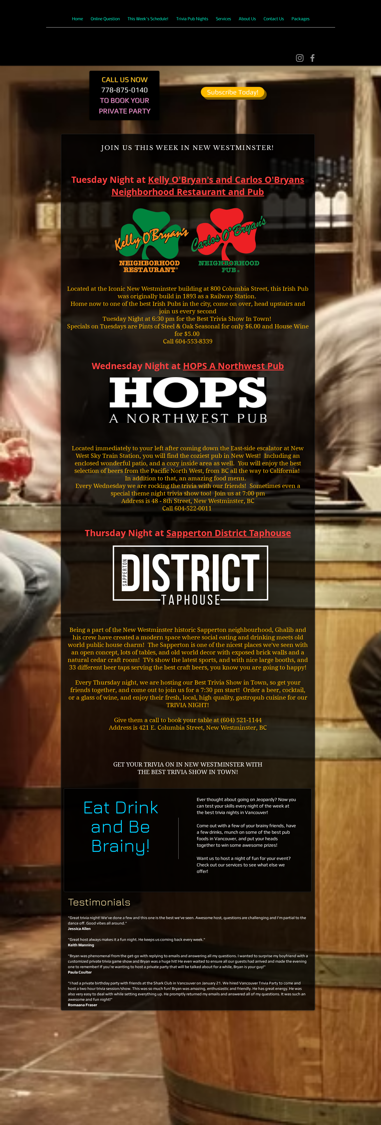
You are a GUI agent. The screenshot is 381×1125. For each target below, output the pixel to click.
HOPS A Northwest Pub (233, 366)
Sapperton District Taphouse (228, 533)
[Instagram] (300, 58)
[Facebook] (312, 58)
